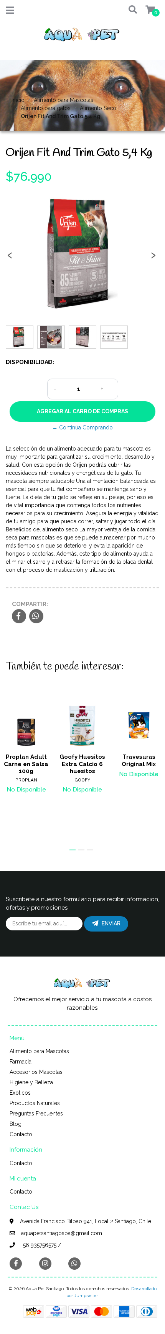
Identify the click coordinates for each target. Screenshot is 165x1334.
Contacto (21, 1134)
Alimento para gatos (46, 108)
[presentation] (9, 257)
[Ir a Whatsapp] (74, 1263)
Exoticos (20, 1093)
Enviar (111, 923)
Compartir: (30, 604)
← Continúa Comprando (82, 427)
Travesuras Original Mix (139, 760)
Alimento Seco (98, 108)
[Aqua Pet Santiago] (82, 36)
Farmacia (20, 1062)
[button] (129, 10)
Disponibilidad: (23, 362)
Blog (15, 1124)
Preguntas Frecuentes (36, 1113)
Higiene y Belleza (31, 1082)
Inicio (18, 100)
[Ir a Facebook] (16, 1263)
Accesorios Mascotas (36, 1072)
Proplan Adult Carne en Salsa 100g (26, 763)
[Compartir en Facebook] (19, 617)
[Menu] (10, 12)
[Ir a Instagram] (45, 1263)
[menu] (146, 10)
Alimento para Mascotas (63, 100)
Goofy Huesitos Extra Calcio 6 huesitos (82, 763)
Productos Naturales (35, 1103)
